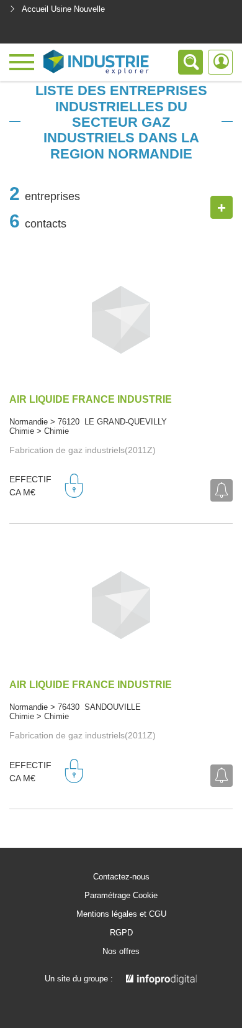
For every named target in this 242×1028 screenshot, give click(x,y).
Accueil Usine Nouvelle (63, 9)
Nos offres (121, 951)
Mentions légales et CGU (121, 914)
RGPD (121, 933)
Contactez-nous (121, 877)
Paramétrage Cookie (121, 895)
